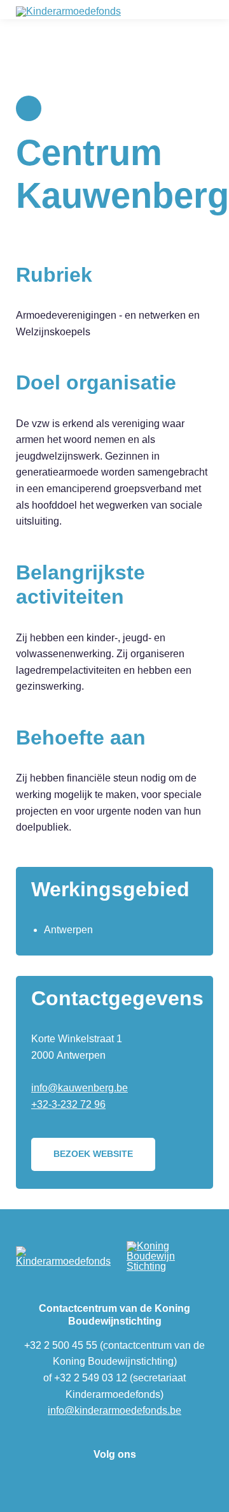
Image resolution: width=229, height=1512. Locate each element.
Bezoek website (93, 1154)
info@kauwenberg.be (79, 1087)
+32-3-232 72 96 (68, 1104)
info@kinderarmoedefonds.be (114, 1410)
